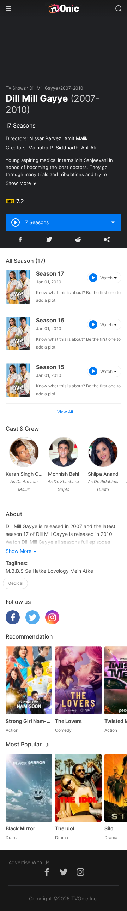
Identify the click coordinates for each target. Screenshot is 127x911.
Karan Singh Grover (24, 474)
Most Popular (24, 744)
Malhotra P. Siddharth (53, 148)
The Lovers (68, 721)
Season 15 (50, 366)
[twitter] (32, 622)
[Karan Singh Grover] (23, 452)
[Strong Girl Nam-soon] (29, 680)
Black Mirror (20, 828)
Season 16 (50, 320)
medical (15, 583)
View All (65, 411)
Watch (106, 278)
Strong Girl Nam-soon (29, 721)
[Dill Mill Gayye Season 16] (18, 333)
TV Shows (16, 88)
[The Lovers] (78, 680)
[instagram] (52, 622)
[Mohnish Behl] (63, 452)
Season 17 (50, 273)
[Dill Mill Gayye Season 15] (18, 380)
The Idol (64, 828)
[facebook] (13, 622)
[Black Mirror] (29, 788)
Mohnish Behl (63, 474)
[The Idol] (78, 788)
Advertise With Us (28, 862)
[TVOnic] (63, 8)
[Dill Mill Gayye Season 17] (18, 287)
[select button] (112, 222)
